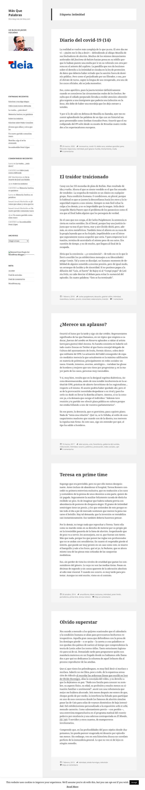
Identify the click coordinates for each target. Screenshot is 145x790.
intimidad (80, 149)
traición (105, 299)
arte (90, 444)
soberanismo (96, 299)
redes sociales (109, 447)
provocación (98, 447)
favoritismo (97, 444)
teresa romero (84, 597)
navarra (81, 447)
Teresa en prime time (83, 474)
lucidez (72, 299)
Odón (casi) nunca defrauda (19, 106)
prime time (74, 597)
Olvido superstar (78, 622)
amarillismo (84, 594)
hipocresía (72, 149)
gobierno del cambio (111, 444)
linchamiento (106, 149)
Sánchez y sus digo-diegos (18, 101)
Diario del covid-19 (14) (85, 40)
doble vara (101, 146)
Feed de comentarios (16, 279)
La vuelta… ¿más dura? (17, 110)
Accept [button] (134, 782)
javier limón (116, 594)
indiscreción (64, 447)
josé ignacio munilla (92, 149)
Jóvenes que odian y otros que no (20, 202)
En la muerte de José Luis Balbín (19, 178)
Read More (72, 786)
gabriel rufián (107, 296)
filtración (63, 149)
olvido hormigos (93, 762)
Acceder (11, 271)
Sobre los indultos (15, 118)
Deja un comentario (102, 597)
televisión (104, 762)
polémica (89, 447)
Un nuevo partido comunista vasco (21, 209)
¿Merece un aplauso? (83, 324)
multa (114, 149)
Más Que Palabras (15, 12)
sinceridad (86, 299)
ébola (92, 594)
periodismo (64, 597)
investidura (64, 299)
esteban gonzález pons (115, 146)
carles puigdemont (86, 296)
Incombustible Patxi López (19, 147)
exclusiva (99, 594)
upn (117, 447)
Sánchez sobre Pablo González (20, 123)
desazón (97, 296)
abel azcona (83, 444)
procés (78, 299)
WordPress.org (14, 283)
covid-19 (92, 146)
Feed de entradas (15, 275)
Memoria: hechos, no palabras (20, 114)
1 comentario (117, 299)
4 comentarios (68, 151)
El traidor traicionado (84, 177)
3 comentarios (68, 449)
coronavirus (83, 146)
